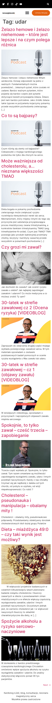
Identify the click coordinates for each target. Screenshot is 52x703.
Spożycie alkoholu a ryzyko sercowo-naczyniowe (21, 626)
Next (47, 685)
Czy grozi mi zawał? (21, 247)
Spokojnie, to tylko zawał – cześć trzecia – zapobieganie (24, 430)
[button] (48, 4)
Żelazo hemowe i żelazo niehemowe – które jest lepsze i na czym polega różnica (25, 37)
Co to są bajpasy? (19, 115)
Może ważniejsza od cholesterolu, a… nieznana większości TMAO (22, 168)
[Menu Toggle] (27, 12)
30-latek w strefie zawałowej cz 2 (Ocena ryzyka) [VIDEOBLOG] (24, 307)
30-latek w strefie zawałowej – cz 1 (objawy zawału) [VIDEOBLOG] (19, 372)
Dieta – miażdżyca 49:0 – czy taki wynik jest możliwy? (25, 534)
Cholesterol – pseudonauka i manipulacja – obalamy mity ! (24, 503)
